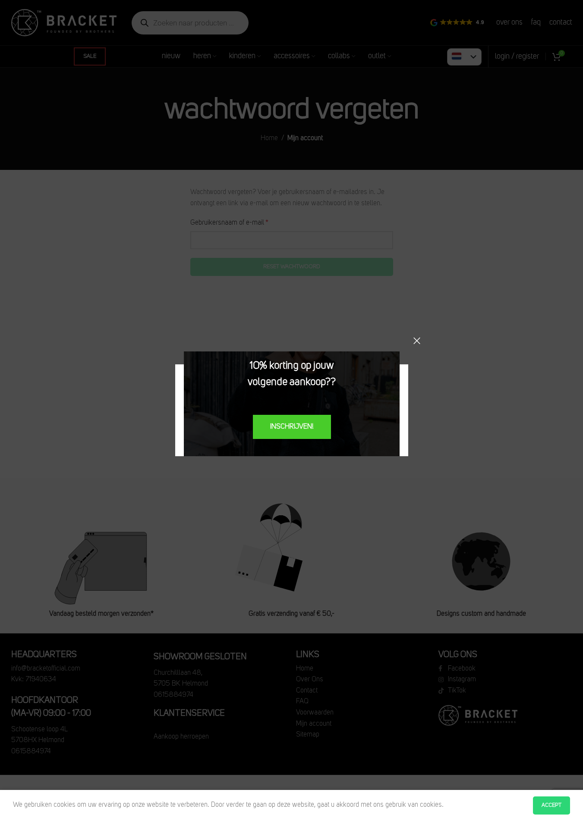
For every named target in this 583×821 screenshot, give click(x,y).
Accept (551, 805)
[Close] (417, 340)
